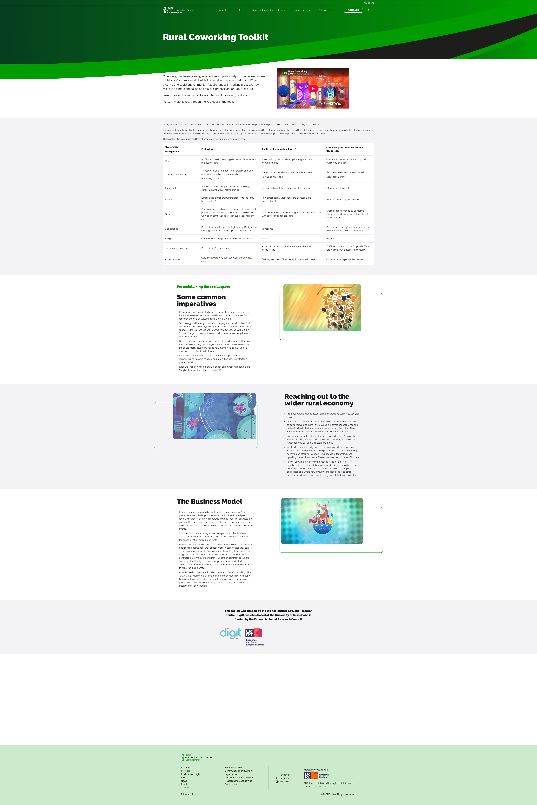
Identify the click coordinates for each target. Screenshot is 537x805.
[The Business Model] (322, 521)
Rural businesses (234, 767)
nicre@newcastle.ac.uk (316, 769)
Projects (283, 10)
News (184, 781)
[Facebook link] (365, 2)
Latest (239, 10)
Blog (183, 777)
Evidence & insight (260, 10)
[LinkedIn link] (369, 2)
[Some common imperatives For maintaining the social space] (322, 307)
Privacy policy (188, 794)
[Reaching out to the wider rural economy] (214, 416)
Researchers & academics (238, 781)
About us (224, 10)
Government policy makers (239, 777)
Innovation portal (301, 10)
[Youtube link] (372, 2)
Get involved (325, 10)
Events (184, 784)
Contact (185, 787)
